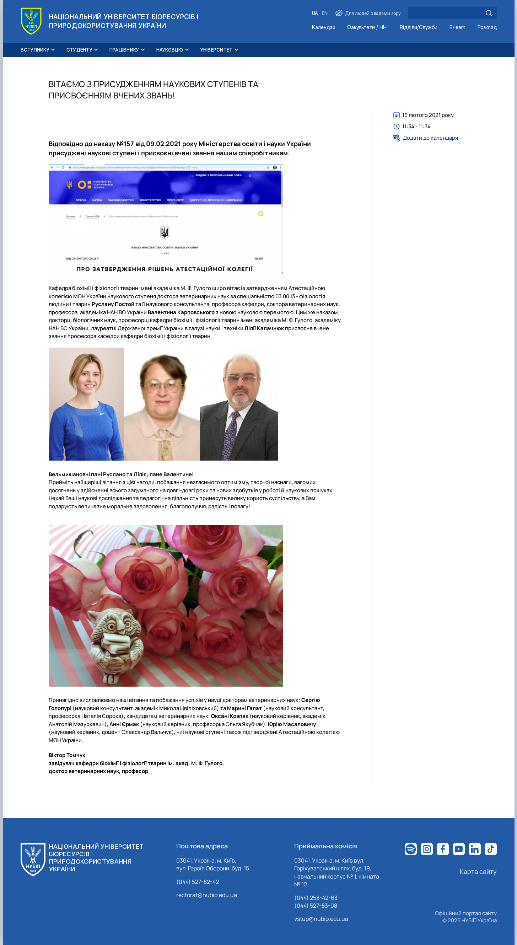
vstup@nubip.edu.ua (321, 919)
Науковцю (169, 50)
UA (315, 13)
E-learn (457, 27)
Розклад (487, 27)
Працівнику (124, 50)
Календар (323, 27)
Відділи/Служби (418, 27)
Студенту (79, 50)
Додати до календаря (430, 137)
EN (325, 13)
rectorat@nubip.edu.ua (206, 895)
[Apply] (489, 13)
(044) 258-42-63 (316, 898)
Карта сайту (478, 871)
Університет (216, 50)
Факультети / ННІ (367, 27)
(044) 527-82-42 (197, 882)
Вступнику (35, 50)
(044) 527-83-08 (315, 905)
